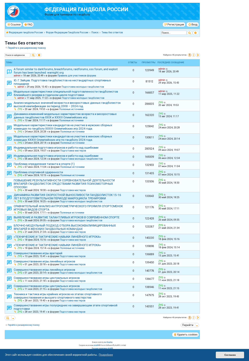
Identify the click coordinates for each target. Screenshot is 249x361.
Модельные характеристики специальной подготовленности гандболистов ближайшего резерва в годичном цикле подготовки (66, 93)
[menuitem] (28, 24)
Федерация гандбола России (86, 9)
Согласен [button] (230, 355)
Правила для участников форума (77, 75)
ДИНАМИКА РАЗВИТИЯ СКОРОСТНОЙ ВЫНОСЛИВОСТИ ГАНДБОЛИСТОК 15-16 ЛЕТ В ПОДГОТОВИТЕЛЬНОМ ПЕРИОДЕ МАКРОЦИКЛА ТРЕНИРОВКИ (67, 196)
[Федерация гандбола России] (25, 11)
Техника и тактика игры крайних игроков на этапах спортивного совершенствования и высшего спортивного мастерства (58, 295)
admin (17, 75)
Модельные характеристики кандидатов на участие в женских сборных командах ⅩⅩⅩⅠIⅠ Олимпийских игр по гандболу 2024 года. (63, 138)
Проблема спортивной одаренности (38, 172)
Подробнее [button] (106, 354)
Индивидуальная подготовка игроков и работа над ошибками (56, 147)
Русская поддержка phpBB (102, 348)
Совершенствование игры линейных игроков (44, 261)
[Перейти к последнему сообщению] (167, 68)
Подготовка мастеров (73, 150)
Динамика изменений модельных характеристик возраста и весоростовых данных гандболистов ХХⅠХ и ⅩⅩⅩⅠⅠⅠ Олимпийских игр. (65, 115)
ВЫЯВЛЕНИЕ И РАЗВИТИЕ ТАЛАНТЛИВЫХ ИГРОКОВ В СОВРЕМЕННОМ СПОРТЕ (66, 217)
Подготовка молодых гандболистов (83, 86)
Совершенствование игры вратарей (38, 253)
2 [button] (193, 55)
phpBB (96, 345)
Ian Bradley (108, 342)
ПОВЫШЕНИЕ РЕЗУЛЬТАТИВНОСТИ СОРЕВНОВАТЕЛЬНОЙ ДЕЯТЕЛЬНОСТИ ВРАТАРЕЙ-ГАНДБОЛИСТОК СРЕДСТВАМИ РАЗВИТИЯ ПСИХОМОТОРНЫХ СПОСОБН (64, 184)
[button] (198, 55)
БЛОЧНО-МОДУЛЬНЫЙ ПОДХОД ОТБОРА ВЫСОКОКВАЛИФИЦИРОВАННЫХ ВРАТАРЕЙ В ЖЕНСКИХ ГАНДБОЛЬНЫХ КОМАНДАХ (65, 227)
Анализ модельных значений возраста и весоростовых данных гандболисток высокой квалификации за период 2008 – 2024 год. (67, 104)
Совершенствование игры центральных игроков (47, 277)
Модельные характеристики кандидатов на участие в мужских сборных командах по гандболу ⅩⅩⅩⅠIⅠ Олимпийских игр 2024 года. (63, 126)
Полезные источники (71, 109)
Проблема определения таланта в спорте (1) (44, 164)
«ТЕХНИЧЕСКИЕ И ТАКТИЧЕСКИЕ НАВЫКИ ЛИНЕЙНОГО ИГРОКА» (57, 236)
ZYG (19, 109)
